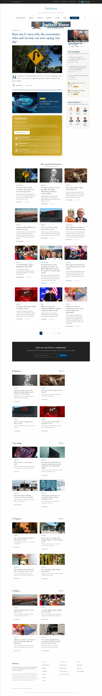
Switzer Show (44, 262)
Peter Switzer (19, 85)
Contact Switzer (80, 671)
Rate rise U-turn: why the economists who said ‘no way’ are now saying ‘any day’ (36, 38)
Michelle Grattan (19, 241)
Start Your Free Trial (21, 132)
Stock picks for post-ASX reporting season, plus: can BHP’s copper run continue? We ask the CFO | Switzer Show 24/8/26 (51, 269)
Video (65, 17)
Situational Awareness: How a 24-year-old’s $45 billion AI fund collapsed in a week (50, 497)
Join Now (63, 355)
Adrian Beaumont (20, 277)
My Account (79, 665)
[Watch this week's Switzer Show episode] (78, 38)
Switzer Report (64, 1)
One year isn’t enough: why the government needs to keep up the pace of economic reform (50, 641)
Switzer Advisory (72, 1)
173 (54, 333)
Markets (31, 17)
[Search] (85, 18)
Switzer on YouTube (64, 674)
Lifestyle (68, 262)
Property (49, 17)
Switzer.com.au (56, 1)
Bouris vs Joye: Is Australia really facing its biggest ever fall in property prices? (52, 539)
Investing (40, 17)
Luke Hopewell (44, 203)
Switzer (51, 8)
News (42, 304)
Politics (57, 17)
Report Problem (17, 1)
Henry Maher (44, 319)
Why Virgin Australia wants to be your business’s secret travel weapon (75, 267)
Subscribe (75, 17)
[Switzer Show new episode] (51, 25)
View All (62, 371)
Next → (59, 333)
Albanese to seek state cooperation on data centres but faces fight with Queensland (25, 641)
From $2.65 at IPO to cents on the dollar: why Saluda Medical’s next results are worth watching (77, 68)
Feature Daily (19, 185)
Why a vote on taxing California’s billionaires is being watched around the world (51, 308)
